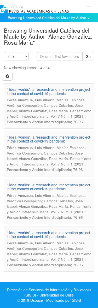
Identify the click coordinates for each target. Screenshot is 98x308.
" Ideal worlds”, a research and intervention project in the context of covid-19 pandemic (48, 91)
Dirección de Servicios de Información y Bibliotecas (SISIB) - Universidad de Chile (49, 292)
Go (88, 56)
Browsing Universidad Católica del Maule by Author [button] (47, 17)
